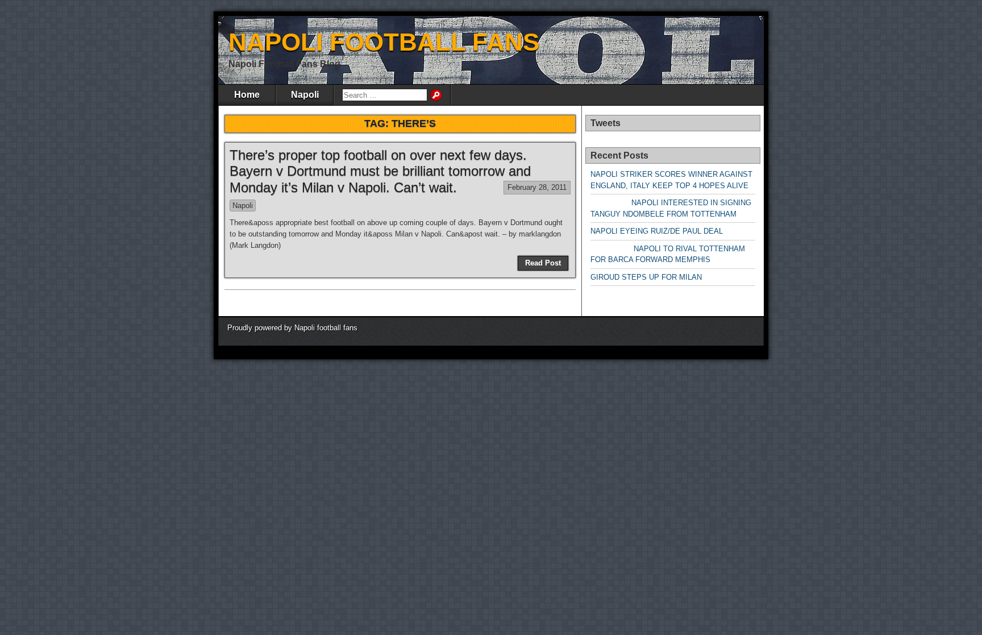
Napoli (305, 94)
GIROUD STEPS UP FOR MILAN (646, 277)
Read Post (543, 263)
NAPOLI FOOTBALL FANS (383, 42)
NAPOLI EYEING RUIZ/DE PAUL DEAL (656, 231)
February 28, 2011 (537, 187)
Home (247, 94)
